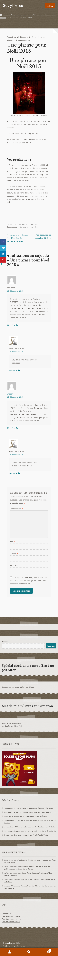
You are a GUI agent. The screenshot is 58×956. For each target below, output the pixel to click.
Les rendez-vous (18, 15)
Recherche (29, 952)
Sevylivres (13, 5)
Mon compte (9, 952)
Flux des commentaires (12, 919)
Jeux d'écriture (35, 15)
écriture (24, 227)
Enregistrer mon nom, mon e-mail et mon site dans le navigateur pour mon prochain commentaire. (28, 581)
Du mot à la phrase (28, 224)
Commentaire (16, 509)
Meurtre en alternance (11, 723)
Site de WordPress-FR (11, 921)
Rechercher (6, 642)
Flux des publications (11, 916)
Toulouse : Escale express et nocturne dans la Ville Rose (28, 808)
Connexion (6, 913)
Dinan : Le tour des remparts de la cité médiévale (26, 835)
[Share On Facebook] (3, 242)
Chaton (10, 394)
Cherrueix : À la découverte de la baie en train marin (27, 812)
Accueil (6, 15)
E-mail (14, 554)
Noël (37, 227)
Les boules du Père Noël (12, 726)
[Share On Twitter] (3, 248)
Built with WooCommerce (14, 946)
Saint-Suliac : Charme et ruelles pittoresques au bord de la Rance (29, 821)
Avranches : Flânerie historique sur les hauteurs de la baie (29, 827)
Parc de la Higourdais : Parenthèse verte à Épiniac (26, 816)
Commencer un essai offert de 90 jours (18, 687)
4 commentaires (23, 40)
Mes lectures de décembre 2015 (43, 236)
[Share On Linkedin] (3, 254)
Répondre (11, 325)
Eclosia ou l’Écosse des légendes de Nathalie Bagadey (17, 238)
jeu (31, 227)
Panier (44, 949)
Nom (12, 542)
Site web (14, 566)
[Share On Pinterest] (3, 260)
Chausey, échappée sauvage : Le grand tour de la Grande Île (30, 831)
